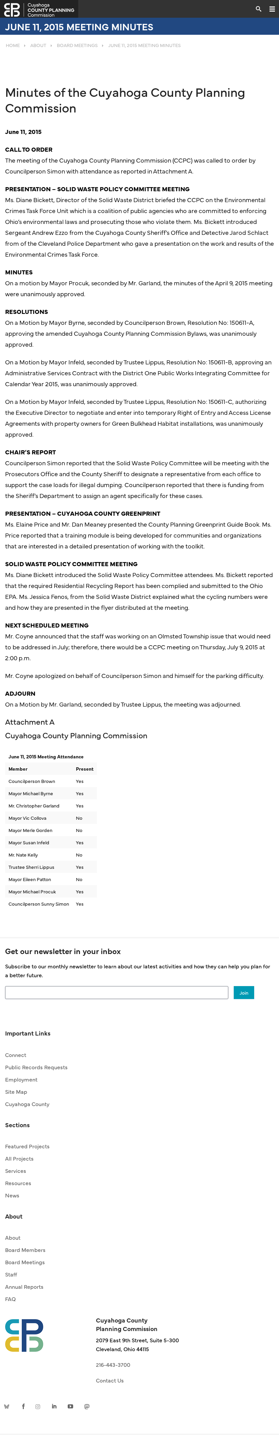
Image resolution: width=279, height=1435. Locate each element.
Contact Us (110, 1380)
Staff (11, 1274)
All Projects (19, 1158)
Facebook (23, 1406)
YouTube (70, 1406)
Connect (15, 1054)
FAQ (10, 1298)
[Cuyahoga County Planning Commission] (39, 9)
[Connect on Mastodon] (86, 1406)
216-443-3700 (113, 1364)
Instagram (39, 1406)
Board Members (25, 1249)
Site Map (16, 1091)
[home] (24, 1332)
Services (15, 1170)
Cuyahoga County (27, 1103)
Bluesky (8, 1406)
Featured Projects (27, 1146)
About (12, 1237)
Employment (21, 1079)
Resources (18, 1183)
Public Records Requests (36, 1067)
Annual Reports (24, 1286)
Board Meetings (25, 1262)
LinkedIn (55, 1406)
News (12, 1195)
